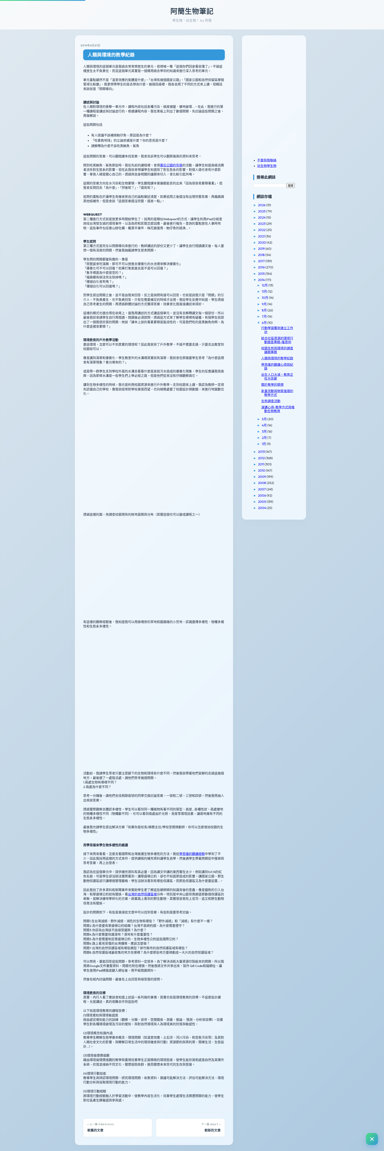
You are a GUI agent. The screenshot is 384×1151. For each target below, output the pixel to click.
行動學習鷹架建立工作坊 (277, 330)
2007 (262, 489)
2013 (261, 452)
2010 (262, 470)
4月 (264, 425)
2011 (261, 464)
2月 (264, 438)
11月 (265, 291)
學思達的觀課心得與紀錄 (277, 366)
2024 (262, 217)
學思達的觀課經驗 (192, 854)
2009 (262, 477)
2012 (261, 458)
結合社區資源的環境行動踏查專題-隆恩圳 (277, 340)
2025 (262, 211)
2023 (262, 224)
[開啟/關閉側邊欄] (372, 1139)
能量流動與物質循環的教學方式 (277, 393)
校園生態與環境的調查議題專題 (277, 350)
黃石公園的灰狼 (171, 165)
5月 (264, 419)
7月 (264, 316)
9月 (264, 304)
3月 (264, 431)
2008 (262, 483)
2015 (261, 274)
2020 (262, 242)
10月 (265, 298)
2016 (261, 267)
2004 (262, 508)
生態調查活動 (270, 401)
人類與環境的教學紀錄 (111, 55)
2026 (262, 205)
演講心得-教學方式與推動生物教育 (278, 409)
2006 (262, 495)
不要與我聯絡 (266, 160)
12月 (265, 285)
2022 (262, 230)
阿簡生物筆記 (192, 11)
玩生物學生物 (266, 166)
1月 (264, 444)
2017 (261, 261)
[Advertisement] (278, 69)
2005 (262, 502)
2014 (261, 280)
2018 (261, 255)
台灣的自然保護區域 (142, 894)
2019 (261, 249)
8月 (264, 310)
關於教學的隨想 (272, 385)
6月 (264, 323)
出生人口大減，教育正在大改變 (277, 376)
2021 (261, 236)
